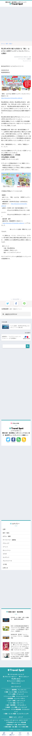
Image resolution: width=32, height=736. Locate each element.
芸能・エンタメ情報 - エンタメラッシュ (17, 692)
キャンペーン (7, 550)
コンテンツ (6, 557)
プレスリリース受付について (17, 681)
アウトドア (6, 543)
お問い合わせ (16, 678)
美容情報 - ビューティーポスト (16, 698)
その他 (5, 564)
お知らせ (5, 567)
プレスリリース (7, 560)
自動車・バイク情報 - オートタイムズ (16, 707)
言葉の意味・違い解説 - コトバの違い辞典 (16, 726)
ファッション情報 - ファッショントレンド (16, 696)
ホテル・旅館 (7, 536)
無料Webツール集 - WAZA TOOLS (16, 724)
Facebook (13, 442)
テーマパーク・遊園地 (9, 540)
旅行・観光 (13, 309)
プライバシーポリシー (10, 676)
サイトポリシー (24, 676)
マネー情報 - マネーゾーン (16, 703)
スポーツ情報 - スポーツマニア (16, 700)
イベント (19, 309)
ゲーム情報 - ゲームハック (16, 694)
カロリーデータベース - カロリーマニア (17, 720)
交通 (4, 529)
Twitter (8, 442)
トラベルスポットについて (16, 674)
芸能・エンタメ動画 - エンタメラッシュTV (16, 713)
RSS (24, 442)
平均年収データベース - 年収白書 (16, 722)
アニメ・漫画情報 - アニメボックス (16, 689)
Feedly (18, 442)
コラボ (5, 553)
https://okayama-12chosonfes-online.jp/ (11, 98)
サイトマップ (16, 683)
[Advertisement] (16, 24)
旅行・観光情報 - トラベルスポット (16, 705)
